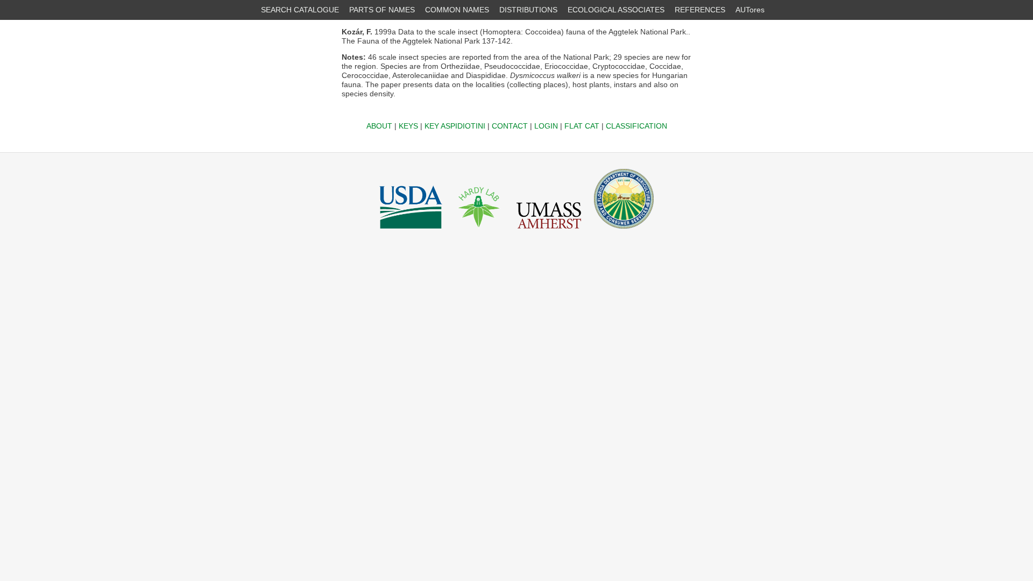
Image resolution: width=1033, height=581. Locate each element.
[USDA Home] (411, 231)
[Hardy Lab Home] (479, 231)
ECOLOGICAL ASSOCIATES (616, 9)
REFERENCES (700, 9)
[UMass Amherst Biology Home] (548, 231)
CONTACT (510, 126)
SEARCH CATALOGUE (300, 9)
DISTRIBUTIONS (528, 9)
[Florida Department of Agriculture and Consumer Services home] (624, 231)
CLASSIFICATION (636, 126)
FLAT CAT (581, 126)
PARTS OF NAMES (382, 9)
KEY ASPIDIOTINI (454, 126)
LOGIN (546, 126)
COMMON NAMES (457, 9)
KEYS (408, 126)
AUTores (750, 9)
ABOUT (379, 126)
